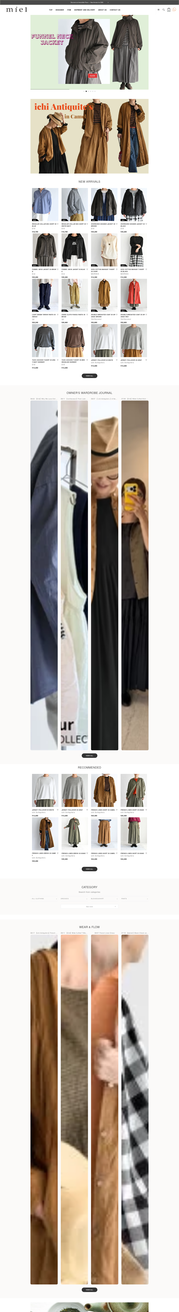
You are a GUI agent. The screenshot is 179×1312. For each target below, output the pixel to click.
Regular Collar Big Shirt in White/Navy (74, 225)
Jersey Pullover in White (102, 360)
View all (89, 376)
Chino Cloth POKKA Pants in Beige (73, 316)
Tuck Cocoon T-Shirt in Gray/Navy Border (43, 361)
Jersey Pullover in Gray (131, 360)
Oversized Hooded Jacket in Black (133, 225)
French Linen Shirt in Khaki (132, 810)
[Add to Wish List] (57, 224)
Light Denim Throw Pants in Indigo (44, 316)
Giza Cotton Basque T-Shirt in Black (132, 270)
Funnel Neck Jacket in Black (73, 270)
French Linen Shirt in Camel (103, 810)
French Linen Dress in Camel (44, 854)
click (92, 76)
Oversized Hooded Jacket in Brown (103, 225)
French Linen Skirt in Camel (103, 853)
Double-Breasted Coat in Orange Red (133, 316)
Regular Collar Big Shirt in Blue (44, 225)
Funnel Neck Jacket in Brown (44, 270)
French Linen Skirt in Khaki (132, 853)
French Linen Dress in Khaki (74, 853)
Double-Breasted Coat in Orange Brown (103, 316)
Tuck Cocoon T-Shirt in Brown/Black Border (73, 361)
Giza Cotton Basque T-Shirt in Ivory (103, 270)
